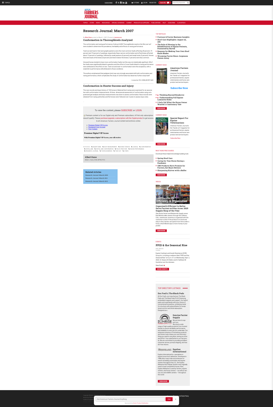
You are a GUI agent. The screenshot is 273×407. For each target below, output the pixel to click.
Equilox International (179, 350)
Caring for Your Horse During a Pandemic (170, 162)
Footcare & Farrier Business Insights (173, 37)
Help (164, 22)
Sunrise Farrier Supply (180, 316)
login (139, 110)
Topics (7, 3)
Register (152, 3)
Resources (106, 22)
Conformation (146, 147)
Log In (145, 3)
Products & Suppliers (141, 22)
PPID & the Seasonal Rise (171, 245)
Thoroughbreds (106, 151)
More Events (162, 269)
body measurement (110, 147)
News (98, 22)
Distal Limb (89, 149)
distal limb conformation (104, 149)
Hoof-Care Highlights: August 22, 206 (171, 41)
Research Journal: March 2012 (96, 181)
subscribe (126, 110)
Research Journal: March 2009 (96, 175)
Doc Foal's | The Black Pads (171, 293)
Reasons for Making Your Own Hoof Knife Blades (173, 52)
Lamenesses (118, 37)
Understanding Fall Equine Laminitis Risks (170, 98)
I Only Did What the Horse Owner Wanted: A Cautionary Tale (172, 103)
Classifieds (181, 22)
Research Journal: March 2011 (96, 178)
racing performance (137, 149)
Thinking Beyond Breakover (171, 95)
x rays (126, 151)
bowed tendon (125, 147)
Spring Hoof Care (164, 158)
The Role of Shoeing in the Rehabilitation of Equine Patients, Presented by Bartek (172, 46)
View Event (159, 265)
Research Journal (92, 151)
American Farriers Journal (179, 69)
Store (92, 22)
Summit (129, 22)
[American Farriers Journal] (162, 76)
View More (161, 108)
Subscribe (109, 3)
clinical (135, 147)
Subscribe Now (175, 138)
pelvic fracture (121, 149)
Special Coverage (118, 22)
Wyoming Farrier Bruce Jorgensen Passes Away (172, 57)
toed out (118, 151)
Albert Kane (88, 37)
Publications (155, 22)
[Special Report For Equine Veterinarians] (162, 126)
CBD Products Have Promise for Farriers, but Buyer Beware (171, 167)
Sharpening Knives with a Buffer (171, 170)
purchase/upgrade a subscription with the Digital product (122, 118)
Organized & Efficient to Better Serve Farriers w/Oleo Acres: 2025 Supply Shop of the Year (172, 208)
